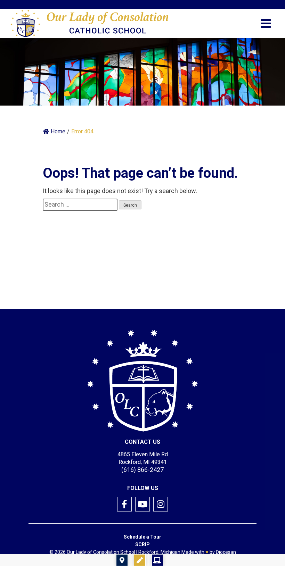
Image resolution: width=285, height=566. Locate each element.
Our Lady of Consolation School (101, 552)
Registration (183, 560)
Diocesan (226, 552)
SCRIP (142, 544)
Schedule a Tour (142, 536)
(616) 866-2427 (142, 469)
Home (58, 131)
